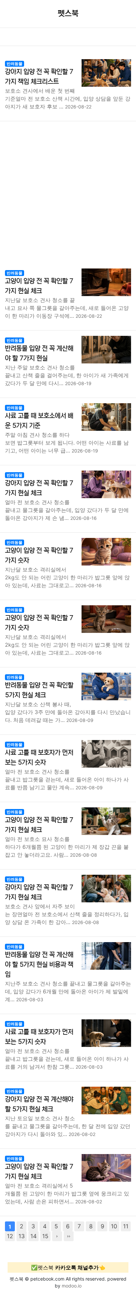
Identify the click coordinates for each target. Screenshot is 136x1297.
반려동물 (14, 63)
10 (114, 1226)
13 (21, 1236)
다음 (57, 1236)
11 (125, 1226)
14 (33, 1236)
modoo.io (72, 1285)
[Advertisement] (68, 192)
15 (45, 1236)
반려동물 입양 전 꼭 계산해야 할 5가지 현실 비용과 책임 (39, 964)
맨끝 (69, 1236)
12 (10, 1236)
